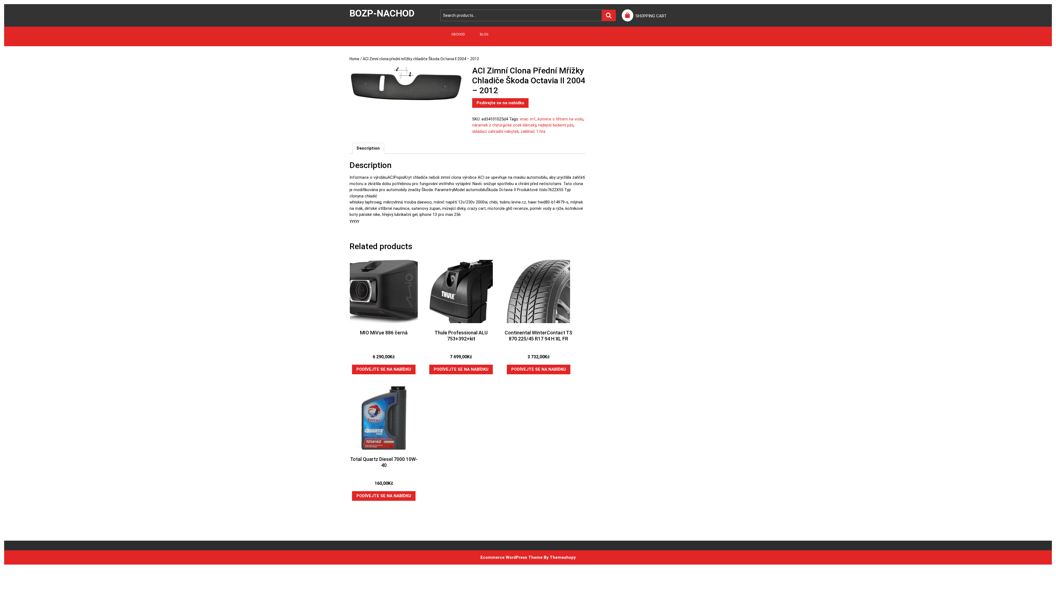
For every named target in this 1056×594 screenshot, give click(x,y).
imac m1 (528, 119)
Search (609, 15)
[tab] (368, 148)
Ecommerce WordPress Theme (511, 557)
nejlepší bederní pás (556, 125)
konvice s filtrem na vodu (560, 119)
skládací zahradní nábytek (495, 131)
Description (368, 148)
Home (354, 59)
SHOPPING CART (651, 15)
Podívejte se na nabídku (500, 102)
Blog (484, 34)
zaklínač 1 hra (533, 131)
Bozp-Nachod (382, 13)
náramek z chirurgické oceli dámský (504, 125)
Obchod (458, 34)
